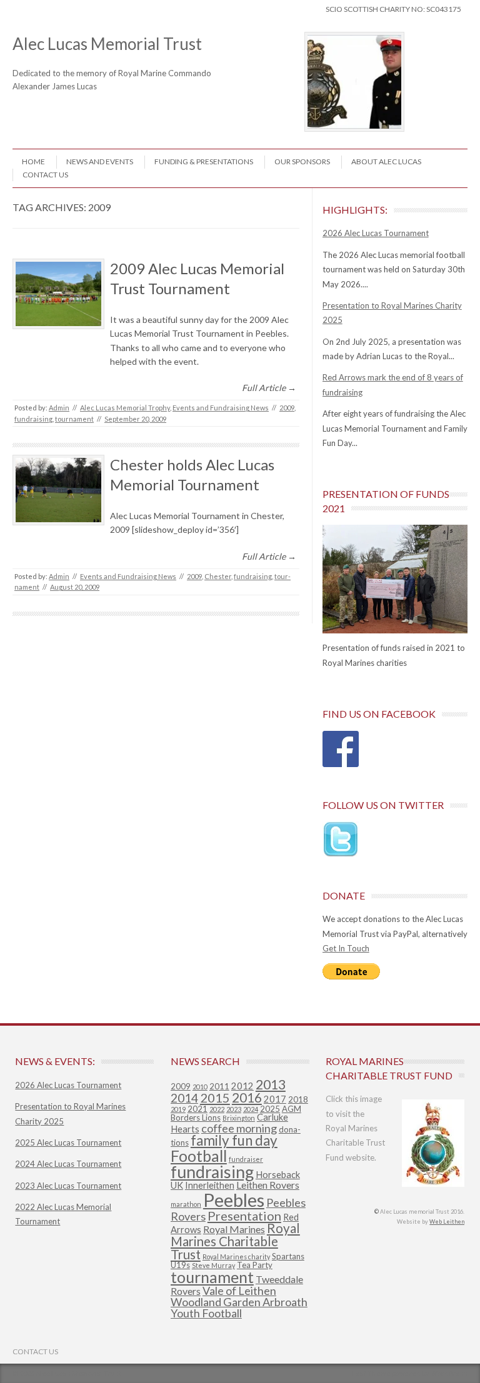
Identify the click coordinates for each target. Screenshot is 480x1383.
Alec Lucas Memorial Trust (123, 52)
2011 (219, 1086)
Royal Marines (234, 1229)
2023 (233, 1109)
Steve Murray (213, 1265)
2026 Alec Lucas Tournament (375, 233)
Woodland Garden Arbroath (239, 1302)
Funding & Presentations (203, 161)
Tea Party (254, 1265)
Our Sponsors (302, 161)
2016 (247, 1097)
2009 (286, 408)
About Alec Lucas (386, 161)
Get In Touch (345, 948)
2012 (242, 1086)
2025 (270, 1109)
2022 (216, 1109)
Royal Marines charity (236, 1256)
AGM (291, 1109)
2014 (184, 1098)
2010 (200, 1087)
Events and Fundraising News (220, 408)
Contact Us (45, 174)
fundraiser (246, 1159)
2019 (178, 1109)
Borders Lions (196, 1118)
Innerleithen (209, 1185)
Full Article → (269, 387)
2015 (215, 1097)
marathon (186, 1204)
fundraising (33, 419)
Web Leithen (446, 1221)
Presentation (244, 1215)
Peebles (233, 1200)
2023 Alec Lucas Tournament (68, 1186)
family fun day (234, 1140)
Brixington (238, 1118)
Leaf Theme (371, 1373)
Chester (217, 576)
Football (199, 1155)
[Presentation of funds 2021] (395, 579)
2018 (298, 1099)
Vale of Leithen (239, 1290)
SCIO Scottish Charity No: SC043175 (393, 9)
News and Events (99, 161)
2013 (271, 1084)
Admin (59, 408)
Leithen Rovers (267, 1185)
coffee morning (239, 1128)
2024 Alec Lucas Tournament (68, 1164)
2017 (275, 1099)
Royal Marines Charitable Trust (235, 1241)
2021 (198, 1109)
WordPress (449, 1373)
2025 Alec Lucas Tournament (68, 1143)
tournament (74, 419)
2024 (250, 1109)
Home (33, 161)
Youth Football (206, 1313)
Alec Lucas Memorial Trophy (125, 408)
